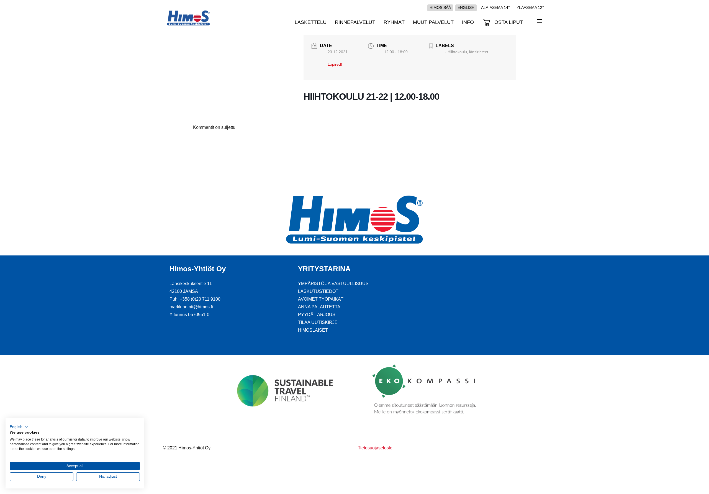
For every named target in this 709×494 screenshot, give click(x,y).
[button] (19, 427)
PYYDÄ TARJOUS (316, 314)
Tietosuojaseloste (375, 448)
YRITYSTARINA (324, 269)
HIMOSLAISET (313, 330)
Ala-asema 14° (495, 7)
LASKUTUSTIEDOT (318, 291)
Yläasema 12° (530, 7)
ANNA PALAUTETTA (319, 306)
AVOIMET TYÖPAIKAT (320, 299)
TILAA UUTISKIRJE (318, 322)
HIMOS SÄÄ (440, 7)
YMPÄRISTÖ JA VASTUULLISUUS (333, 283)
